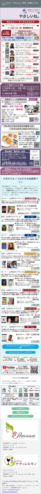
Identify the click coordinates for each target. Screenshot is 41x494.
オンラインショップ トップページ (20, 352)
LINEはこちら (20, 412)
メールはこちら (20, 408)
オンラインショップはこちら (20, 416)
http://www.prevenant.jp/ (9, 492)
